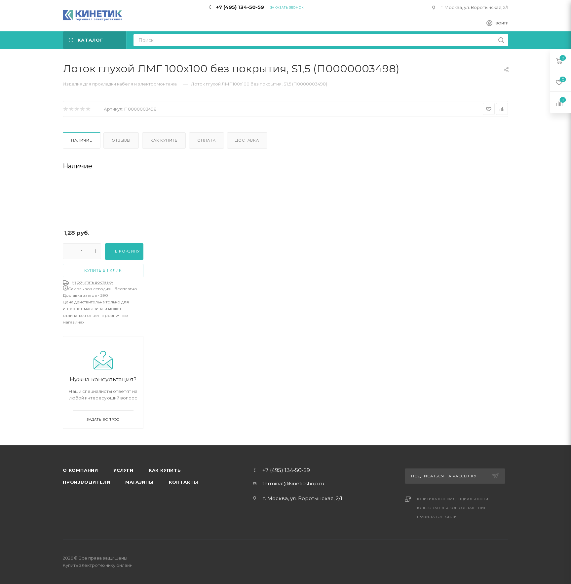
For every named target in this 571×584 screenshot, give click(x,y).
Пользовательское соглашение (451, 508)
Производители (86, 482)
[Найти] (501, 40)
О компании (80, 470)
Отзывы (121, 140)
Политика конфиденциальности (451, 499)
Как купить (163, 140)
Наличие (81, 140)
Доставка (247, 140)
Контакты (183, 482)
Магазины (139, 482)
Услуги (123, 470)
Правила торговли (436, 517)
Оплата (206, 140)
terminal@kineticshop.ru (293, 483)
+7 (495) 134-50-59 (240, 7)
